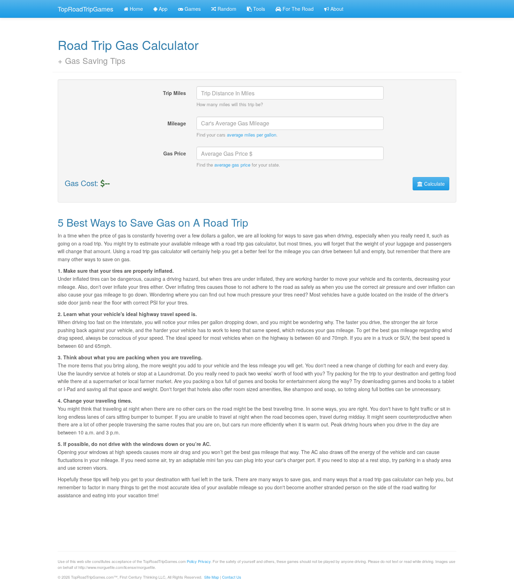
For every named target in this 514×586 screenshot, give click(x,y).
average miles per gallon (251, 134)
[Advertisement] (185, 521)
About (336, 8)
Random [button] (226, 8)
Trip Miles (174, 92)
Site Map (211, 577)
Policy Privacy (198, 561)
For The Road (297, 8)
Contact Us (231, 577)
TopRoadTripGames (85, 8)
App (162, 8)
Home (135, 8)
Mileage (176, 123)
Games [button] (192, 8)
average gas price (232, 164)
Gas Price (174, 153)
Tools (258, 8)
